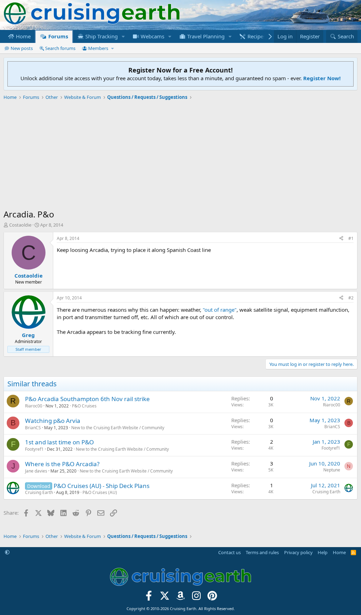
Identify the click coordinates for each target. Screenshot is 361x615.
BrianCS (33, 428)
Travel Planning (205, 36)
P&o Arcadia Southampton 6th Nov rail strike (87, 399)
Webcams (151, 36)
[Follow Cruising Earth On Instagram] (196, 597)
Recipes (256, 36)
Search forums (60, 48)
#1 (351, 238)
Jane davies (36, 471)
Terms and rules (262, 552)
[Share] (341, 239)
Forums (57, 36)
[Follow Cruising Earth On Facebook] (149, 597)
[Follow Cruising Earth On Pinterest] (212, 597)
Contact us (229, 552)
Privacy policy (298, 552)
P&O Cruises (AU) (99, 492)
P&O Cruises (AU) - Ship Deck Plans (101, 486)
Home (22, 36)
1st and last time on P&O (59, 442)
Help (323, 552)
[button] (123, 36)
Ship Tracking (101, 36)
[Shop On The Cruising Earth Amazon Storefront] (181, 597)
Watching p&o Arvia (52, 421)
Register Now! (322, 78)
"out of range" (220, 309)
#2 (351, 298)
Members (98, 48)
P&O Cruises (84, 406)
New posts (22, 48)
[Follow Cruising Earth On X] (165, 597)
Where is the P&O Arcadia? (62, 464)
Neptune (331, 470)
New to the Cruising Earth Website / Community (117, 428)
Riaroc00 (33, 406)
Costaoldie (20, 225)
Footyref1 (34, 449)
